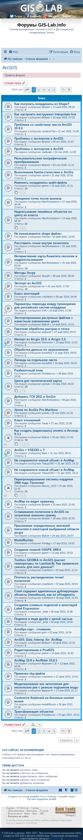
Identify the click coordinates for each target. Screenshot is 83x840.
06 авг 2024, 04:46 (66, 296)
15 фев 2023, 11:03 (62, 653)
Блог (35, 813)
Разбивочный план (28, 370)
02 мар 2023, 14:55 (62, 622)
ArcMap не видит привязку (34, 501)
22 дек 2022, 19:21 (69, 714)
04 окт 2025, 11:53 (63, 141)
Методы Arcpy (24, 273)
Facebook (35, 16)
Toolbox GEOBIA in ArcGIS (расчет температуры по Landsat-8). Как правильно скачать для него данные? (46, 563)
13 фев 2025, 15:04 (63, 236)
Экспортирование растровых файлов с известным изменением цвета (43, 319)
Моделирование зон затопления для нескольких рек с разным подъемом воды (46, 685)
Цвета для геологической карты (38, 381)
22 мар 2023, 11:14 (66, 570)
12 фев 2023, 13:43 (67, 676)
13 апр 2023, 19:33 (62, 552)
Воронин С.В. (49, 663)
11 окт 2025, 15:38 (68, 131)
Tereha (46, 236)
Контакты (32, 810)
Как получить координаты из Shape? (41, 104)
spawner (46, 332)
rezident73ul (48, 131)
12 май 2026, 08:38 (64, 107)
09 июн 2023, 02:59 (64, 518)
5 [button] (54, 90)
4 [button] (49, 90)
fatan (44, 453)
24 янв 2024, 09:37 (63, 384)
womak (46, 384)
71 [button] (63, 90)
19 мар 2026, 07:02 (64, 117)
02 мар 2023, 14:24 (60, 632)
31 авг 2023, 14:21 (67, 473)
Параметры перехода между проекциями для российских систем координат (45, 305)
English (67, 16)
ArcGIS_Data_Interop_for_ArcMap (38, 639)
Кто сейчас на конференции (23, 750)
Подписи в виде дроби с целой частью (43, 619)
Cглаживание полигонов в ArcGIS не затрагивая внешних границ (41, 513)
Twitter (18, 16)
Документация (16, 810)
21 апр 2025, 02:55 (62, 175)
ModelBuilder (23, 540)
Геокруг (70, 815)
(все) (19, 813)
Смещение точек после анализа (37, 198)
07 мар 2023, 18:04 (67, 584)
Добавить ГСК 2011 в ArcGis (35, 396)
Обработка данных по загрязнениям (41, 349)
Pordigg (46, 543)
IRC (42, 813)
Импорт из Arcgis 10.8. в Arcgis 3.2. (40, 339)
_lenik (45, 611)
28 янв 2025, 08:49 (63, 276)
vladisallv (47, 152)
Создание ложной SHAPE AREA (37, 549)
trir (43, 286)
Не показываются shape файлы (37, 233)
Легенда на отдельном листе (35, 360)
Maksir (45, 324)
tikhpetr (46, 107)
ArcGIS (9, 67)
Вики (27, 813)
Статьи (35, 808)
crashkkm (47, 296)
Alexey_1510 (49, 485)
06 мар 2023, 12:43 (67, 597)
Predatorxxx (49, 373)
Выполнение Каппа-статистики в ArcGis (43, 172)
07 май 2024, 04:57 (65, 332)
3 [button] (44, 90)
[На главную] (41, 6)
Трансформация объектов (33, 711)
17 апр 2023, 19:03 (63, 543)
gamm (45, 185)
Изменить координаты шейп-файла (40, 182)
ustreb (45, 175)
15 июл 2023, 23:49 (64, 504)
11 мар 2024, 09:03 (66, 352)
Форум (12, 813)
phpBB (34, 796)
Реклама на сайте (18, 816)
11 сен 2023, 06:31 (60, 453)
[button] (27, 90)
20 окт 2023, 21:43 (62, 437)
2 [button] (39, 90)
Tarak (45, 423)
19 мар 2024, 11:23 (66, 342)
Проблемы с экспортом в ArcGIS (38, 138)
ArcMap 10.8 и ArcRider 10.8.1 (35, 660)
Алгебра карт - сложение (32, 629)
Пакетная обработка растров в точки (41, 329)
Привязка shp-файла (29, 673)
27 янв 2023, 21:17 (66, 690)
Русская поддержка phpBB (41, 799)
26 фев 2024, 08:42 (66, 363)
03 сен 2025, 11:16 (63, 165)
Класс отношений (27, 420)
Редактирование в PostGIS (34, 650)
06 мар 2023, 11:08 (62, 611)
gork (44, 632)
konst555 (47, 352)
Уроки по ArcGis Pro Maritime (36, 410)
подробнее (55, 838)
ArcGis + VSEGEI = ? (29, 450)
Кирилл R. (47, 690)
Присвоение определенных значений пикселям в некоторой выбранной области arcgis (46, 529)
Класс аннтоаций (26, 293)
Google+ (53, 16)
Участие (44, 810)
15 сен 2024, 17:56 (58, 286)
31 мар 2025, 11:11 (62, 185)
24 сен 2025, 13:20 (65, 152)
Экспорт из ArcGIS (28, 283)
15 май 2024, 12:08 (60, 310)
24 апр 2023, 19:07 (63, 535)
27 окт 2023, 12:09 (61, 423)
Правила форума (15, 75)
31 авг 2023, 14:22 (67, 463)
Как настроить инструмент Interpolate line (45, 114)
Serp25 (46, 276)
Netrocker (47, 342)
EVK (44, 310)
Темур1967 (48, 463)
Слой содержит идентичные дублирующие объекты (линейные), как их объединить (46, 592)
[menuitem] (13, 52)
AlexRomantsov (50, 201)
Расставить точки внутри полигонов (41, 243)
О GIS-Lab (23, 808)
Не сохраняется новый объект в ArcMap (44, 460)
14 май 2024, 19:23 (63, 324)
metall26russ (49, 704)
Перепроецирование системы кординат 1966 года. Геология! (43, 481)
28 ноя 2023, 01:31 (62, 413)
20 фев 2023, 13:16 (64, 642)
